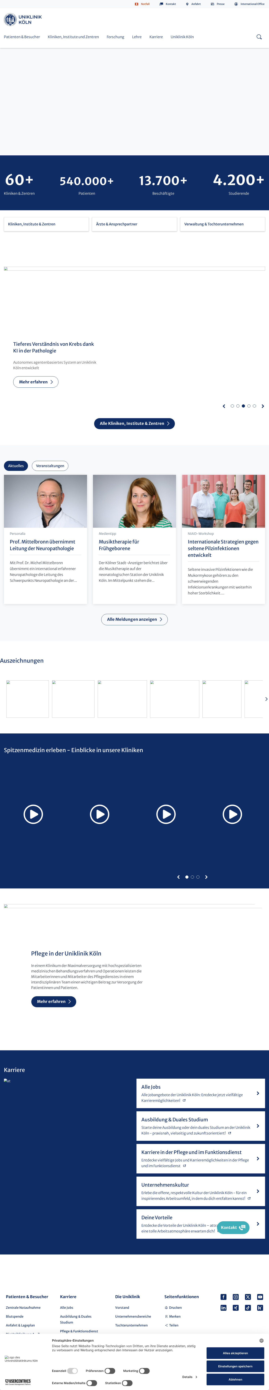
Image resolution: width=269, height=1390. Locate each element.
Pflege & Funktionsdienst (79, 1331)
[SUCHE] (259, 37)
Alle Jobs (66, 1308)
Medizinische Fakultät (194, 13)
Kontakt (171, 4)
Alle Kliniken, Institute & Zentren (132, 423)
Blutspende (14, 1316)
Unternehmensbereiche (133, 1316)
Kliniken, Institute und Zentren (73, 37)
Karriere (156, 37)
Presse (220, 4)
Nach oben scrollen (258, 1270)
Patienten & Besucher (22, 37)
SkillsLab (97, 13)
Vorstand (122, 1308)
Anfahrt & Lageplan (20, 1325)
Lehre (137, 37)
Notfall (145, 4)
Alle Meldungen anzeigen (132, 619)
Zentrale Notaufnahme (23, 1308)
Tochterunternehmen (131, 1325)
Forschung (115, 37)
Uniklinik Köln (23, 19)
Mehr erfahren (33, 381)
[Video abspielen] (33, 814)
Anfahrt (196, 4)
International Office (252, 4)
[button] (224, 406)
